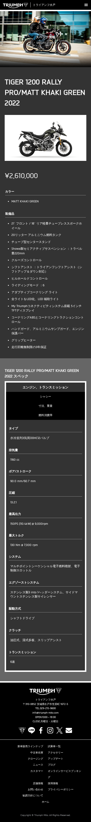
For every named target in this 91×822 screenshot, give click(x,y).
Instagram (50, 730)
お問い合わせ (35, 789)
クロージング (35, 758)
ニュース (38, 764)
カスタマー (36, 771)
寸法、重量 (45, 406)
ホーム (45, 801)
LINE (31, 730)
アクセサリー (55, 752)
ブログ (52, 764)
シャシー (45, 396)
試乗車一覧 (54, 746)
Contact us (68, 730)
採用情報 (53, 783)
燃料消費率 (45, 415)
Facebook (40, 730)
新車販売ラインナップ (30, 746)
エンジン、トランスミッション (45, 387)
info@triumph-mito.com (45, 712)
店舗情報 (38, 783)
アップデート (55, 758)
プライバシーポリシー (61, 789)
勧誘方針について (33, 795)
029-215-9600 (48, 708)
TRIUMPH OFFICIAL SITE (22, 730)
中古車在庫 (36, 752)
